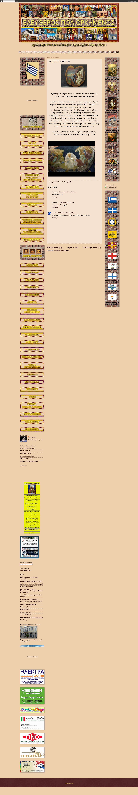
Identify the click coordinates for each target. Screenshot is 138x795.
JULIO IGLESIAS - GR (25, 458)
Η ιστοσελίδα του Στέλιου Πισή (29, 599)
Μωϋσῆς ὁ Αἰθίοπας (28, 497)
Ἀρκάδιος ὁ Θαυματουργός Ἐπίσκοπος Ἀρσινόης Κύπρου (31, 521)
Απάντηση (55, 197)
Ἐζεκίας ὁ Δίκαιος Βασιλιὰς (33, 499)
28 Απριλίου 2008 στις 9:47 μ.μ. (67, 192)
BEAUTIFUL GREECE (25, 453)
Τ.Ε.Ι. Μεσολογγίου (26, 614)
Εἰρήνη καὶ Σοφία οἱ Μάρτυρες (33, 505)
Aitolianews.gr (24, 609)
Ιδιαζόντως (23, 620)
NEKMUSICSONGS (25, 451)
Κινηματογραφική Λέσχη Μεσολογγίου (31, 617)
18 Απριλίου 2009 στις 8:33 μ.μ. (67, 213)
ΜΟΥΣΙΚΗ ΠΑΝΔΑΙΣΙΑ (27, 448)
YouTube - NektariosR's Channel (29, 461)
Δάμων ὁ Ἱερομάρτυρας (30, 504)
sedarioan (55, 213)
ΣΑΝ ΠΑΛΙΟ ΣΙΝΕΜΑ (27, 456)
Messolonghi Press (25, 612)
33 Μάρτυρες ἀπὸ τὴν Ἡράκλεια (31, 502)
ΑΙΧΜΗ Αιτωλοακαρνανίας (28, 604)
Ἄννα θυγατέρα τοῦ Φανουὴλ (32, 501)
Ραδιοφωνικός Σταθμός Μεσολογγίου (31, 601)
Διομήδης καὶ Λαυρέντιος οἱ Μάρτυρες (31, 498)
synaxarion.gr (31, 532)
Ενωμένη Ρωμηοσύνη (26, 586)
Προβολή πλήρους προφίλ (35, 440)
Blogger (71, 783)
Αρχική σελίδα (72, 248)
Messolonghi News (25, 607)
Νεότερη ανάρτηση (54, 248)
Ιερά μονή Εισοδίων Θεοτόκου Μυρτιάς (31, 584)
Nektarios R (32, 437)
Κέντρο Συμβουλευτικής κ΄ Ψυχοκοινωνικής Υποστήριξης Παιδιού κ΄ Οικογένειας (31, 591)
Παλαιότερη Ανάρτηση (92, 248)
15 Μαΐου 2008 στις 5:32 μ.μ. (66, 202)
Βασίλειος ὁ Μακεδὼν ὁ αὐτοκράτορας (32, 523)
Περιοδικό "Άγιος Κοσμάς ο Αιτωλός (30, 581)
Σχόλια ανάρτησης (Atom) (61, 250)
